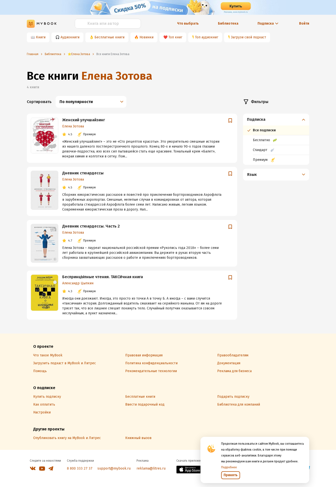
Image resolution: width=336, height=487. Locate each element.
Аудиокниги (70, 37)
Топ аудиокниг (206, 37)
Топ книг (175, 37)
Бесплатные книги (109, 37)
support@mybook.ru (114, 468)
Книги (41, 37)
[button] (276, 119)
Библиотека (228, 23)
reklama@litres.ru (151, 468)
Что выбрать (188, 23)
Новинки (146, 37)
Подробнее (229, 467)
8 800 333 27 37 (79, 468)
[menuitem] (276, 139)
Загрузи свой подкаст (248, 37)
